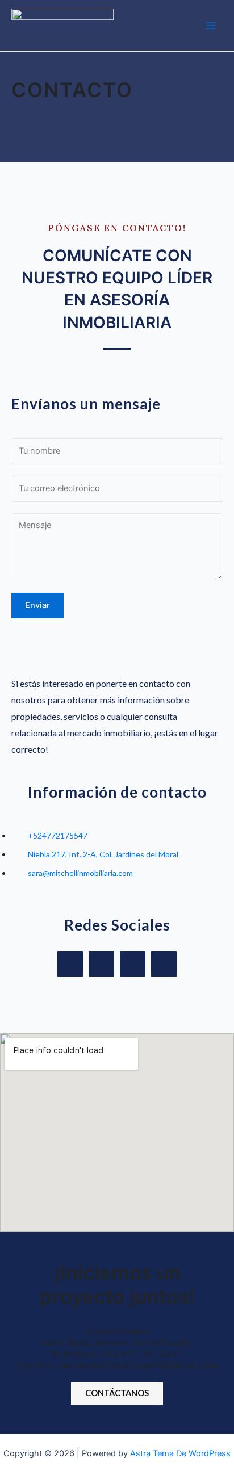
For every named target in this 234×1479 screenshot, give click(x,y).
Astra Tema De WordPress (180, 1453)
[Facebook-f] (70, 964)
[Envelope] (132, 964)
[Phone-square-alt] (164, 964)
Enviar (37, 605)
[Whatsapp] (101, 964)
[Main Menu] (211, 25)
